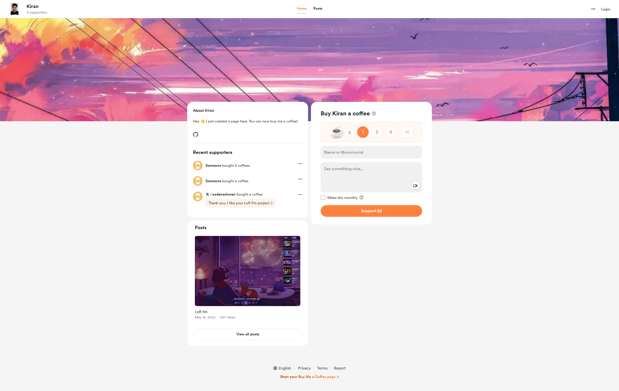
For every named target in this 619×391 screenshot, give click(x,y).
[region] (371, 163)
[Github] (195, 134)
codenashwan (224, 194)
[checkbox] (339, 197)
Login (605, 9)
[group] (247, 278)
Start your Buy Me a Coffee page (307, 377)
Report (340, 368)
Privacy (304, 368)
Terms (322, 368)
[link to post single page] (247, 278)
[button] (302, 9)
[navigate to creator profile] (15, 9)
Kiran (33, 6)
